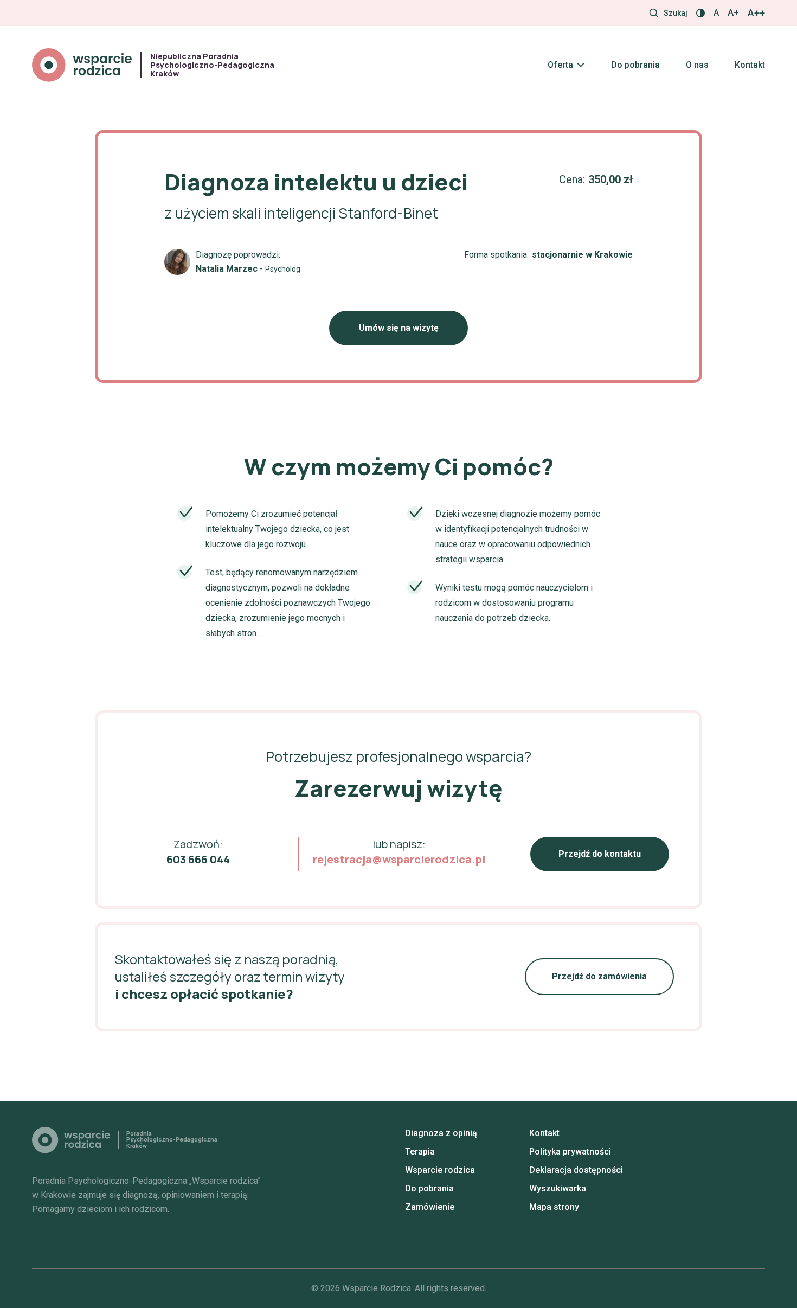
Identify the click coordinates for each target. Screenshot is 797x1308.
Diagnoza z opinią (441, 1133)
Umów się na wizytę (399, 328)
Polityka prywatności (570, 1151)
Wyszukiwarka (557, 1188)
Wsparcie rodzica (440, 1170)
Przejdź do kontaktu (599, 854)
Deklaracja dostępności (576, 1170)
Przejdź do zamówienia (599, 976)
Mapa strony (554, 1207)
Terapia (420, 1151)
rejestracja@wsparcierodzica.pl (399, 859)
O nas (697, 65)
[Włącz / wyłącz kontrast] (700, 13)
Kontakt (750, 65)
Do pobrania (635, 65)
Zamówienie (429, 1207)
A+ (733, 12)
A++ (756, 13)
